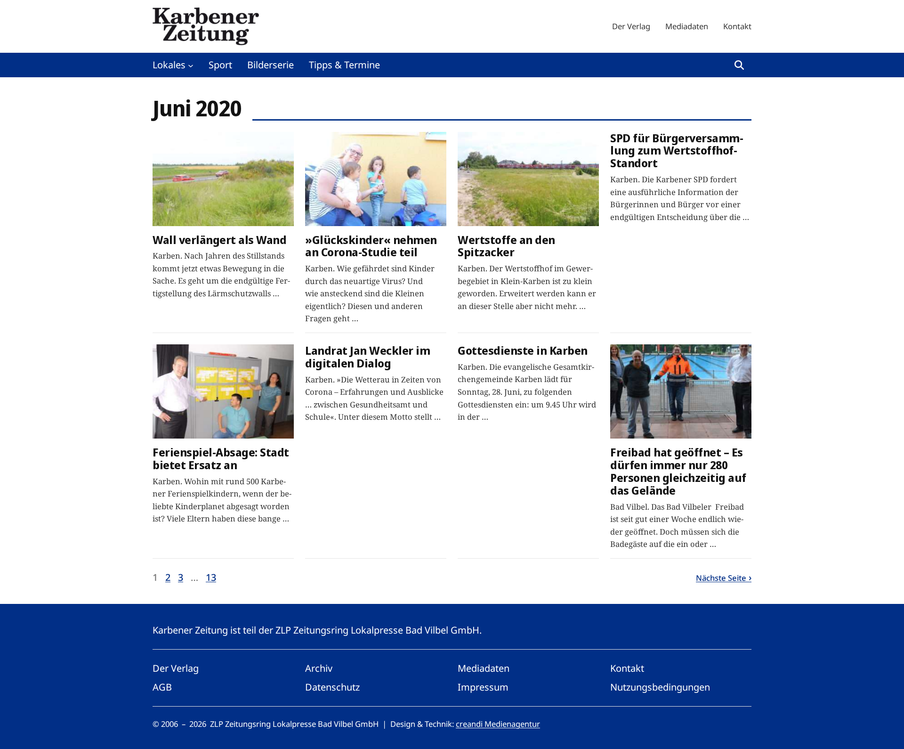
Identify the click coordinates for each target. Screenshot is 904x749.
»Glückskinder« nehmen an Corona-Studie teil (371, 246)
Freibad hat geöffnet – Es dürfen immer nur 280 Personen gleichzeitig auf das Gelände (678, 471)
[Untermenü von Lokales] (191, 65)
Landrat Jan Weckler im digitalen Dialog (367, 357)
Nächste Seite (721, 577)
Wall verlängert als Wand (219, 240)
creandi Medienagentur (498, 723)
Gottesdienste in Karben (523, 350)
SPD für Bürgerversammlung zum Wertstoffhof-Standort (676, 151)
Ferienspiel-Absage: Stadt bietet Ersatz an (221, 459)
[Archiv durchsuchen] (739, 65)
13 (211, 577)
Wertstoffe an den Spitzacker (506, 246)
